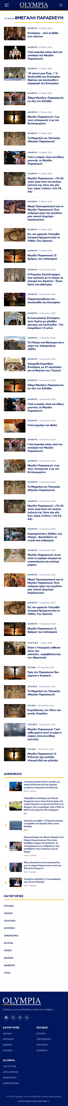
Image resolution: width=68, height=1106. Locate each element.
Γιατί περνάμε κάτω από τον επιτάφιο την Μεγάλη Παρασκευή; (45, 55)
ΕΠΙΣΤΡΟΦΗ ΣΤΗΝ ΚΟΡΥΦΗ (34, 1101)
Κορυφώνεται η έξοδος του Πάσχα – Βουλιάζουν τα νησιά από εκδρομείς (45, 537)
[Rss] (27, 1017)
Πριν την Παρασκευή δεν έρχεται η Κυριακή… (43, 673)
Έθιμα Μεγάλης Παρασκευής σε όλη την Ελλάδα (46, 99)
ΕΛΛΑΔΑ (32, 667)
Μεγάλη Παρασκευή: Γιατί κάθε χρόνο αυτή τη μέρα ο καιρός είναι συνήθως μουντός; (45, 734)
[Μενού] (7, 5)
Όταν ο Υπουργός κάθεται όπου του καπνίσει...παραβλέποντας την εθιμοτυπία (44, 652)
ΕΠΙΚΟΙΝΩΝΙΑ (11, 1083)
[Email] (20, 1017)
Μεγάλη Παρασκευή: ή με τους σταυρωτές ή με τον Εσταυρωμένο (43, 120)
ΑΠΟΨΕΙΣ (32, 686)
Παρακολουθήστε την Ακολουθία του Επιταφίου (44, 300)
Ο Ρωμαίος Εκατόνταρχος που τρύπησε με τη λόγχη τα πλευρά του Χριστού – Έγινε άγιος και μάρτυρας (45, 279)
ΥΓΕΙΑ (7, 972)
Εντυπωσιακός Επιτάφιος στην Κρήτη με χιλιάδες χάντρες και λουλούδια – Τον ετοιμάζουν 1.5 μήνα (46, 323)
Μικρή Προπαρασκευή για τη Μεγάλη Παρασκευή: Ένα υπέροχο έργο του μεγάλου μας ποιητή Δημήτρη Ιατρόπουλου (45, 213)
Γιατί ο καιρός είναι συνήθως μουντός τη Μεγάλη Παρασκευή (46, 160)
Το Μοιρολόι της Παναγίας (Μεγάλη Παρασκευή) (44, 139)
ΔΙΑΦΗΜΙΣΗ (9, 1077)
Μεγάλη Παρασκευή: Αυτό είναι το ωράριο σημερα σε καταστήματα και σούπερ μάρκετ (44, 559)
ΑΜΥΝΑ (8, 913)
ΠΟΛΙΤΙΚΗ (33, 643)
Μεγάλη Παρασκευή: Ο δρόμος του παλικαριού (42, 257)
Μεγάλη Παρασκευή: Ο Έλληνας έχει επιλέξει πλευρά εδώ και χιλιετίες (43, 757)
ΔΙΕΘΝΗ (8, 957)
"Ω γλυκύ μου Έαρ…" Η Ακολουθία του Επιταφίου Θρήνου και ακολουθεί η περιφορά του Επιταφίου (44, 78)
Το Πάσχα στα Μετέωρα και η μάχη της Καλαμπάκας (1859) (46, 346)
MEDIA (8, 950)
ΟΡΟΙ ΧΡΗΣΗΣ (10, 1072)
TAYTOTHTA (9, 1066)
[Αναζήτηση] (61, 5)
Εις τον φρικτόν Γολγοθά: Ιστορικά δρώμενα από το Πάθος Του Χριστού (44, 237)
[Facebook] (6, 1017)
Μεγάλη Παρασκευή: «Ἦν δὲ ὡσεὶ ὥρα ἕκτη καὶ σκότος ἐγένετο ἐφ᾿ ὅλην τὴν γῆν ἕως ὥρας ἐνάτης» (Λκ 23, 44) (46, 185)
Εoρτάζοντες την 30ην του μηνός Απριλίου (44, 711)
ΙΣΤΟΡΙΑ (8, 943)
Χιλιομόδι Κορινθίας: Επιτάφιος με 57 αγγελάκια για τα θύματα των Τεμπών (44, 367)
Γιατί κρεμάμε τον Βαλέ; (42, 425)
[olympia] (34, 5)
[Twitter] (13, 1017)
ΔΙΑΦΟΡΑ (32, 28)
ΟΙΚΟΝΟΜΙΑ (11, 935)
